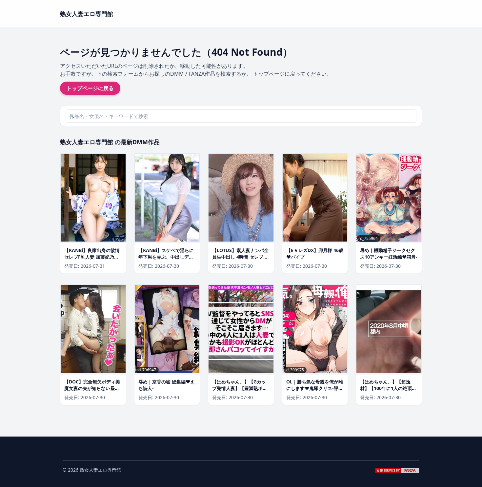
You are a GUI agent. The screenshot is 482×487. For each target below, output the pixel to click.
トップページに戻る (90, 88)
